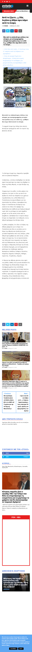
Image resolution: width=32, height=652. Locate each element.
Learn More (13, 648)
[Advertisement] (16, 155)
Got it (20, 648)
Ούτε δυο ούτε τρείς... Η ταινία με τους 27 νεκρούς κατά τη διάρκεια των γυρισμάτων (16, 51)
